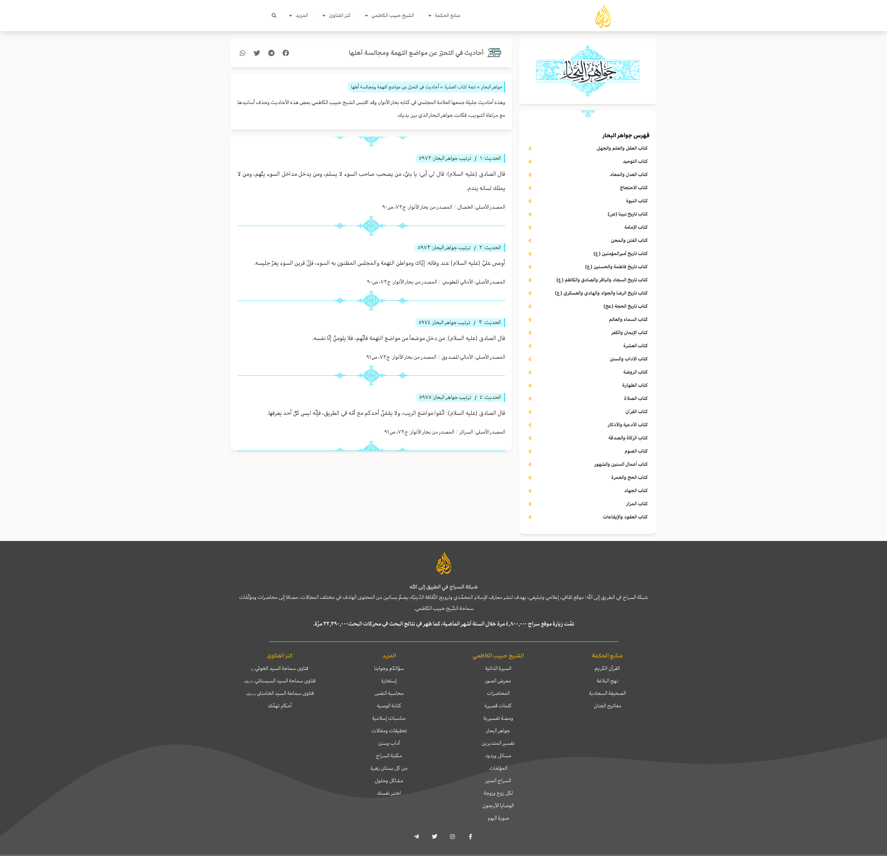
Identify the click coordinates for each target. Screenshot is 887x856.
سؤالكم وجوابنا (389, 668)
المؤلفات (498, 768)
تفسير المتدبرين (498, 743)
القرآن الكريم (607, 668)
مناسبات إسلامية (389, 718)
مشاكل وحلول (389, 780)
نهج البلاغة (607, 680)
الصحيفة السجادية (607, 693)
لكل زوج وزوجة (498, 792)
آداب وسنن (389, 743)
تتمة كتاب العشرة (460, 87)
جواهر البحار (498, 730)
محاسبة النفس (389, 693)
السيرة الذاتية (498, 668)
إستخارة (389, 680)
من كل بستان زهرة (388, 768)
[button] (274, 15)
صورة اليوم (498, 817)
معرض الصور (498, 680)
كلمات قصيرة (498, 705)
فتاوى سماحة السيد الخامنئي (280, 693)
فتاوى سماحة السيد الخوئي (279, 668)
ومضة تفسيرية (498, 718)
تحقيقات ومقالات (389, 730)
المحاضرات (498, 693)
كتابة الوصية (389, 705)
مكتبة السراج (389, 755)
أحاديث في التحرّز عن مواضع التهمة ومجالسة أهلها (416, 53)
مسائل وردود (498, 755)
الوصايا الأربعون (498, 805)
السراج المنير (498, 780)
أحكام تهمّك (280, 705)
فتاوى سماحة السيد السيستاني (280, 680)
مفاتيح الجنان (607, 705)
